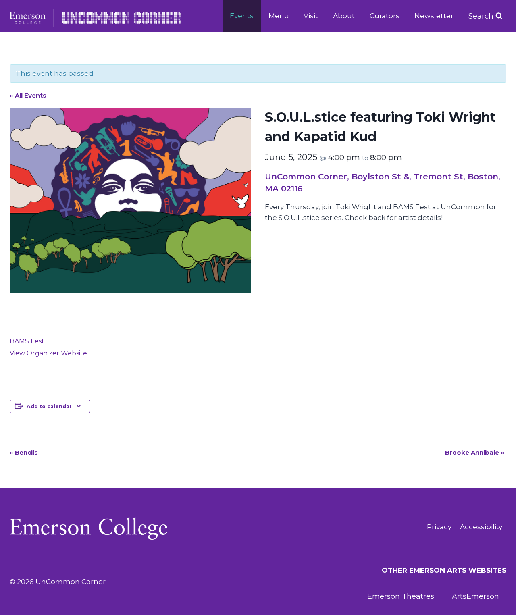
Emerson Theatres (400, 596)
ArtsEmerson (475, 596)
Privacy (439, 527)
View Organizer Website (48, 353)
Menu (278, 16)
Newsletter (434, 16)
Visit (311, 16)
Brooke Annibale (474, 452)
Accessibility (481, 527)
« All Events (28, 95)
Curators (384, 16)
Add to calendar (49, 406)
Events (242, 16)
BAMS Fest (27, 341)
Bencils (24, 452)
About (344, 16)
